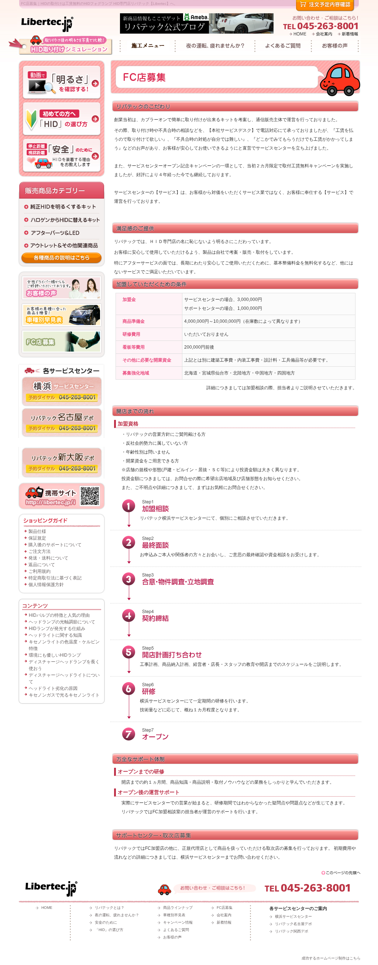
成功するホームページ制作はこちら (331, 958)
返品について (41, 564)
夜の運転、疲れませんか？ (117, 915)
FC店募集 (225, 908)
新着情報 (224, 922)
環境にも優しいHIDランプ (55, 655)
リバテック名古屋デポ (293, 924)
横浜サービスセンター (293, 916)
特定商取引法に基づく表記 (55, 578)
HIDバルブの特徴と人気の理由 (59, 615)
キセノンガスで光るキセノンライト (64, 695)
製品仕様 (37, 531)
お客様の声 (172, 937)
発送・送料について (48, 558)
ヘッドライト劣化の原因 (53, 688)
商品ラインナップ (178, 908)
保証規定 (37, 538)
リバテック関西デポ (291, 931)
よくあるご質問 (176, 930)
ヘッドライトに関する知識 (55, 635)
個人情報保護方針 (46, 584)
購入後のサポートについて (55, 544)
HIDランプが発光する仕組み (57, 628)
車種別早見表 (174, 915)
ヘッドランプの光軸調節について (62, 621)
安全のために (106, 922)
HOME (46, 908)
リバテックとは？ (109, 908)
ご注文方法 (39, 551)
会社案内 (224, 915)
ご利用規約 (39, 571)
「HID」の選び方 (109, 930)
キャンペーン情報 (178, 922)
